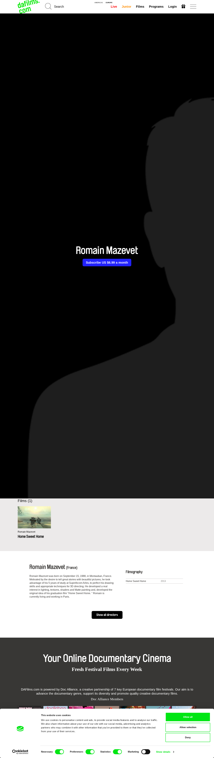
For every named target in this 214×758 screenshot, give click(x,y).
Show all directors (107, 614)
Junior (126, 6)
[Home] (29, 6)
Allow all (188, 717)
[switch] (90, 751)
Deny (188, 737)
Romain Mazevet (26, 531)
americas (98, 2)
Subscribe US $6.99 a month (107, 262)
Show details (163, 751)
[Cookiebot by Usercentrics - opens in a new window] (20, 752)
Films (140, 6)
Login (172, 6)
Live (114, 6)
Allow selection (188, 727)
